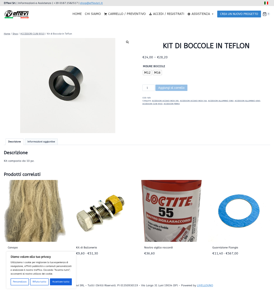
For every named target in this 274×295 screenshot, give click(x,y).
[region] (41, 270)
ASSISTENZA (201, 14)
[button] (127, 42)
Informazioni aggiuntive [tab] (41, 141)
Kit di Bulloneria (86, 247)
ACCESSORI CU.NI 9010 (152, 104)
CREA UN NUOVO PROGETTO (239, 14)
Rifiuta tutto (39, 281)
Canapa (13, 247)
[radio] (147, 72)
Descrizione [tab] (14, 141)
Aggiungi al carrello (171, 88)
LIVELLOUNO (205, 285)
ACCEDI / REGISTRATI (168, 14)
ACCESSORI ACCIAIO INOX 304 (165, 101)
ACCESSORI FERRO (172, 104)
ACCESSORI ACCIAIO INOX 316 (193, 101)
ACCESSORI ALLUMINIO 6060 (247, 101)
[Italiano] (266, 3)
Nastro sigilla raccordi (158, 247)
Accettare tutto (60, 281)
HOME (77, 14)
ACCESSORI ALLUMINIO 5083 (220, 101)
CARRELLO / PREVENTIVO (127, 14)
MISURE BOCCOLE (154, 66)
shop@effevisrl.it (91, 3)
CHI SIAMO (93, 14)
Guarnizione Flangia (225, 247)
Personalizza (19, 281)
